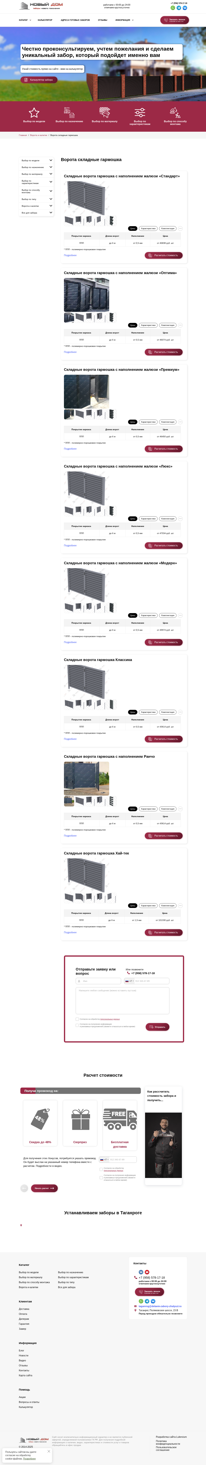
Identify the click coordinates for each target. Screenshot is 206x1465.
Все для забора (29, 213)
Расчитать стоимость (166, 255)
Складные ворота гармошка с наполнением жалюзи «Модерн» (120, 563)
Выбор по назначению (69, 121)
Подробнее (29, 1458)
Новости (23, 1355)
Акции (22, 1397)
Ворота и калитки (38, 135)
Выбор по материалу (104, 121)
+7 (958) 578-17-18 (179, 3)
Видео (22, 1360)
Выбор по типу (29, 199)
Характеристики (148, 228)
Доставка (24, 1309)
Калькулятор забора (41, 80)
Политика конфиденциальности (168, 1442)
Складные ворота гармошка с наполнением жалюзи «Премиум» (121, 369)
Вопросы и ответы (29, 1402)
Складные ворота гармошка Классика (98, 660)
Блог (21, 1350)
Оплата (23, 1314)
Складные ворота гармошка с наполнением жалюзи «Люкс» (118, 466)
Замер (22, 1329)
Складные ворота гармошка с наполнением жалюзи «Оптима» (120, 273)
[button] (21, 116)
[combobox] (129, 981)
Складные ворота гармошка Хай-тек (96, 853)
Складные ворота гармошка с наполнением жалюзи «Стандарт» (122, 176)
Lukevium (181, 1437)
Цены (132, 228)
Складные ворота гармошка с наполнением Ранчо (109, 756)
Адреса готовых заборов (75, 20)
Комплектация (167, 228)
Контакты (24, 1370)
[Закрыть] (48, 1451)
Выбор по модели (34, 121)
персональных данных (110, 1019)
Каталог (23, 20)
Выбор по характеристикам (140, 122)
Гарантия (24, 1324)
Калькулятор (45, 20)
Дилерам (24, 1319)
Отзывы (102, 20)
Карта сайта (25, 1375)
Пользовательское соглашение (166, 1448)
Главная (23, 135)
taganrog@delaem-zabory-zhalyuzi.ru (160, 1306)
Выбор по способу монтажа (175, 122)
